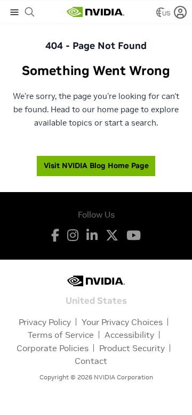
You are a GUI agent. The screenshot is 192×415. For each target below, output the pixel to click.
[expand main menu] (14, 12)
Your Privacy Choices (122, 322)
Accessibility (129, 334)
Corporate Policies (53, 348)
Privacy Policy (45, 322)
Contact (91, 360)
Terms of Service (61, 334)
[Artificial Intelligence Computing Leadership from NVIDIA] (95, 12)
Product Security (132, 348)
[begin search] (29, 12)
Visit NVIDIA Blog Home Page (96, 165)
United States (96, 300)
